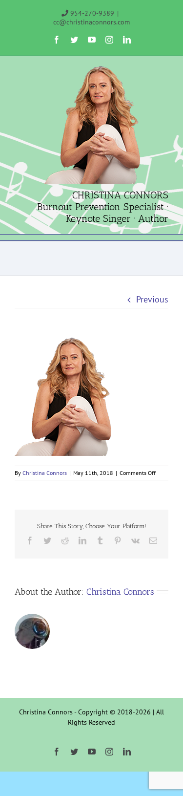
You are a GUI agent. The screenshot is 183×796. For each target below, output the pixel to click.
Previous (152, 299)
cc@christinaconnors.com (91, 22)
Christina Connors (44, 472)
